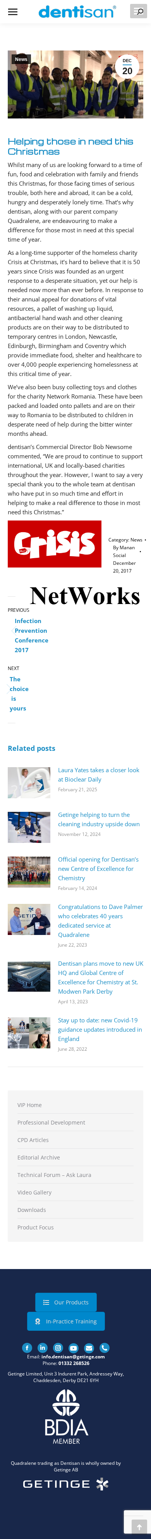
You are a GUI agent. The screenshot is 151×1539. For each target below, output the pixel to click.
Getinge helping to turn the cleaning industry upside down (99, 819)
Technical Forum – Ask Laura (54, 1175)
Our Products (71, 1302)
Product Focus (35, 1227)
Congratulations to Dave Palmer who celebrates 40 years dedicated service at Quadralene (100, 920)
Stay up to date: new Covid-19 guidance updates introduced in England (100, 1029)
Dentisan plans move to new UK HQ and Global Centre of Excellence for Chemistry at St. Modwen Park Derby (100, 977)
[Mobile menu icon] (13, 12)
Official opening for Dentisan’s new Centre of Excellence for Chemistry (98, 868)
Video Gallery (34, 1192)
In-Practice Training (71, 1321)
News (21, 59)
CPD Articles (33, 1140)
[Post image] (29, 782)
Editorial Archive (38, 1157)
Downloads (31, 1209)
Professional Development (51, 1122)
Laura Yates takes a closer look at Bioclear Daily (98, 774)
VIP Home (29, 1105)
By (124, 551)
